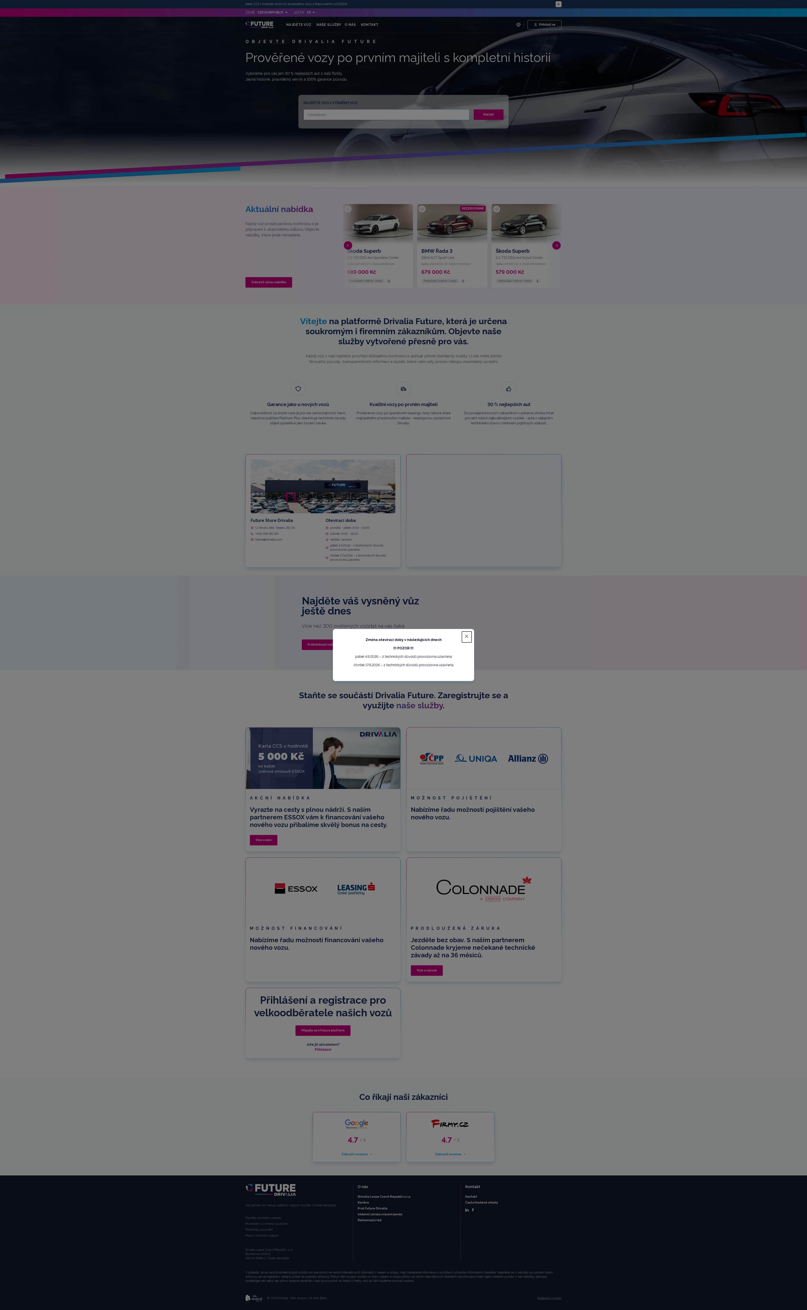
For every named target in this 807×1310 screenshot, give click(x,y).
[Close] (467, 636)
